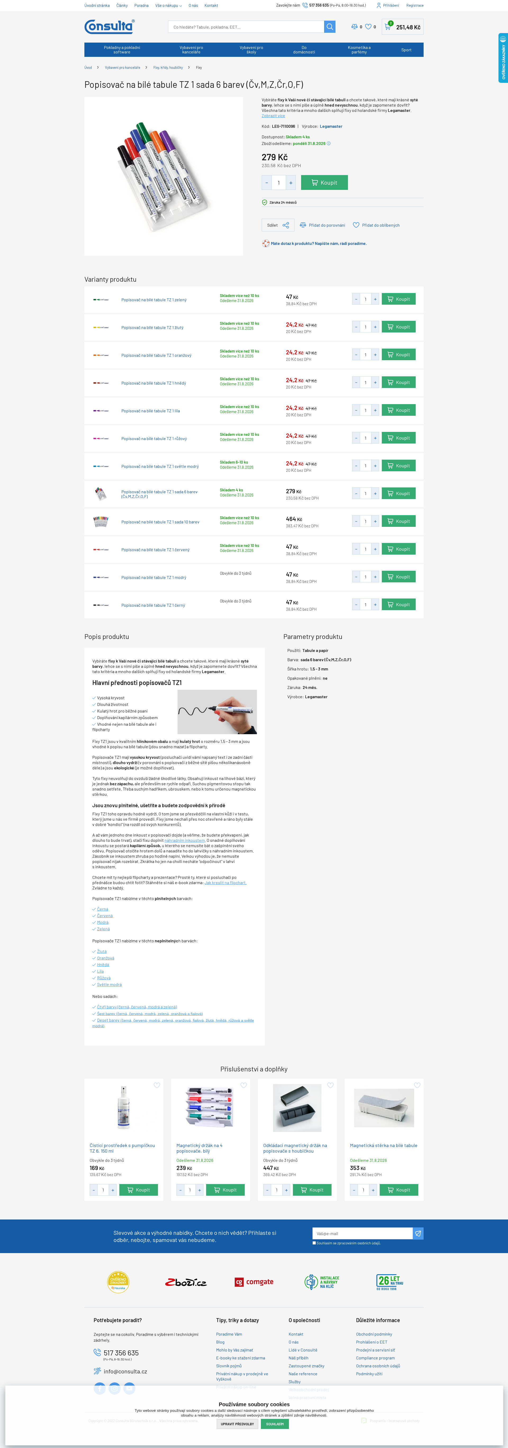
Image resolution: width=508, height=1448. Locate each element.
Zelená (103, 928)
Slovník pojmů (229, 1365)
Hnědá (103, 964)
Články (122, 5)
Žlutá (102, 951)
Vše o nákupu (166, 5)
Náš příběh (299, 1357)
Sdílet (272, 224)
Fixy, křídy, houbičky (168, 67)
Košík (405, 25)
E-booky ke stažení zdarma (240, 1357)
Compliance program (375, 1357)
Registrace (415, 5)
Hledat (329, 27)
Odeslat (418, 1233)
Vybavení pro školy (251, 49)
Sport (406, 49)
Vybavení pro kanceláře (191, 49)
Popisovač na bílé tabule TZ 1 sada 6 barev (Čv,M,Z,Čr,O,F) (159, 494)
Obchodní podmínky (374, 1333)
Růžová (104, 977)
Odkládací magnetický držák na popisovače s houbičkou (295, 1148)
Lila (100, 971)
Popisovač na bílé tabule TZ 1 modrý (153, 577)
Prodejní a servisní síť (375, 1349)
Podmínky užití (369, 1373)
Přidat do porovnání (327, 224)
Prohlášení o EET (371, 1341)
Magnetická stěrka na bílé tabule (384, 1145)
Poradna (141, 5)
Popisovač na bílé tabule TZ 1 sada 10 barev (160, 521)
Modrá (102, 922)
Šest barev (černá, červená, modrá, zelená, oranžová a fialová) (150, 1014)
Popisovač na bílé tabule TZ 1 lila (150, 410)
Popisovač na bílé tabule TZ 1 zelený (154, 299)
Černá (102, 908)
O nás (193, 5)
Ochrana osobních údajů (378, 1365)
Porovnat (361, 26)
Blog (220, 1341)
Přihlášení (391, 5)
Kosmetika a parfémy (359, 49)
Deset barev (108, 1019)
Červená (105, 915)
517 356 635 (319, 5)
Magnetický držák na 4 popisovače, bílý (199, 1148)
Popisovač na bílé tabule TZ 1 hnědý (153, 383)
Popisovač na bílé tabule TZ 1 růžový (154, 438)
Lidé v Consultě (303, 1349)
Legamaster (331, 126)
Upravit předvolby (237, 1424)
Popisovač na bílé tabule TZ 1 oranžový (156, 355)
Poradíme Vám (229, 1333)
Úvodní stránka (97, 5)
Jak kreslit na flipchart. (226, 882)
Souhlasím (275, 1424)
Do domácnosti (304, 49)
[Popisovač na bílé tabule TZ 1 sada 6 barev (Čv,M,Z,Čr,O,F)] (163, 175)
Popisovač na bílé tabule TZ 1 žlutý (152, 327)
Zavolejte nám (288, 5)
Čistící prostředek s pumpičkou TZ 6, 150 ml (122, 1148)
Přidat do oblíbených (381, 224)
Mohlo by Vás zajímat (234, 1349)
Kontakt (211, 5)
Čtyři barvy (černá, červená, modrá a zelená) (137, 1006)
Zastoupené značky (306, 1365)
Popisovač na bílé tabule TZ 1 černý (153, 605)
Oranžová (105, 957)
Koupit (329, 182)
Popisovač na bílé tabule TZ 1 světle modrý (160, 466)
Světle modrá (109, 984)
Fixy (199, 67)
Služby (295, 1381)
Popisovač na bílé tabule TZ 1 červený (155, 549)
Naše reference (303, 1373)
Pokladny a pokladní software (122, 49)
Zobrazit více (273, 115)
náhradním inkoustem (185, 840)
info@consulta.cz (125, 1371)
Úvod (88, 67)
